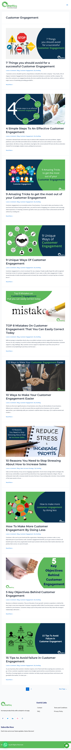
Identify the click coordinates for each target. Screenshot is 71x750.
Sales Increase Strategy (27, 468)
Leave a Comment (11, 70)
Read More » (9, 84)
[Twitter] (8, 718)
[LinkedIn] (12, 718)
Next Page (63, 689)
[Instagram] (22, 718)
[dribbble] (17, 718)
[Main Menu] (67, 5)
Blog (18, 70)
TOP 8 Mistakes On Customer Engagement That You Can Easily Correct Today (35, 329)
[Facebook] (3, 718)
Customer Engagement (26, 70)
